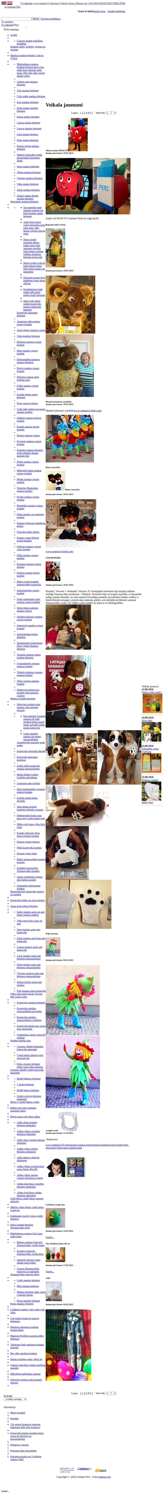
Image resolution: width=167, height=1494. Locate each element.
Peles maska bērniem (27, 140)
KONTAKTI (106, 3)
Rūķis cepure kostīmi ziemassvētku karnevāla (29, 583)
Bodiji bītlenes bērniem (29, 1078)
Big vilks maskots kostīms (23, 1353)
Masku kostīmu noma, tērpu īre (26, 1359)
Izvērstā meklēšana (51, 18)
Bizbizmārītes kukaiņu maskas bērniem (28, 361)
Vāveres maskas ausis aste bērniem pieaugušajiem (30, 975)
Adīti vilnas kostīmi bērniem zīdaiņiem (27, 1124)
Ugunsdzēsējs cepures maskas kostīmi (28, 665)
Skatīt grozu (99, 11)
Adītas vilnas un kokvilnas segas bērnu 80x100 (30, 1168)
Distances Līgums (19, 1444)
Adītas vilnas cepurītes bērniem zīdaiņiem (28, 1133)
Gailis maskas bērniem (28, 1280)
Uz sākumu (26, 3)
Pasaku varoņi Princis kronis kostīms (28, 539)
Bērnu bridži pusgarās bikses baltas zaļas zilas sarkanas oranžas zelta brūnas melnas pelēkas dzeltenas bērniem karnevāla (33, 248)
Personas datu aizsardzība (23, 1450)
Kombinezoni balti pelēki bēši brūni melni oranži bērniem (34, 292)
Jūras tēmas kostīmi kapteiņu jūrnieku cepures (30, 808)
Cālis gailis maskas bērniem (31, 96)
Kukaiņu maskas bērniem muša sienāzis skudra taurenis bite (30, 453)
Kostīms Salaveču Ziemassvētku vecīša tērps (30, 1252)
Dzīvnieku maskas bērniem (24, 201)
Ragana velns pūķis (27, 853)
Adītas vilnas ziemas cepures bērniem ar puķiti (30, 1176)
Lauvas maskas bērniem (29, 128)
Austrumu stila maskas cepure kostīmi (28, 323)
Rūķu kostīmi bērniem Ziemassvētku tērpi (21, 1226)
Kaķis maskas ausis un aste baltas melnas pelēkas (31, 913)
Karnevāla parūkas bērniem (31, 1002)
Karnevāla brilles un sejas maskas (27, 900)
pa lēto (13, 35)
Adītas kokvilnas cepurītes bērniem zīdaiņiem (30, 1185)
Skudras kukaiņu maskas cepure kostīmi (29, 618)
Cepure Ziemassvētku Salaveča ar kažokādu (28, 1270)
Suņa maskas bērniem (28, 166)
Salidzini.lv (83, 1468)
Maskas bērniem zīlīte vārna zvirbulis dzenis (31, 1293)
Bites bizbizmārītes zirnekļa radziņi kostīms (31, 791)
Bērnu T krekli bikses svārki (24, 1102)
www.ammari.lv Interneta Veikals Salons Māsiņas (59, 3)
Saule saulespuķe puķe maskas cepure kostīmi (28, 601)
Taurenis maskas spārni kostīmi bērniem (29, 656)
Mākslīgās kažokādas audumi (25, 1374)
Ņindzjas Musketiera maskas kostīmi (27, 489)
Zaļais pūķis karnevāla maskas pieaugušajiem (28, 767)
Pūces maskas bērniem (28, 1300)
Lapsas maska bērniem (28, 122)
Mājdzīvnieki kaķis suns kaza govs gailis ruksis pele (31, 817)
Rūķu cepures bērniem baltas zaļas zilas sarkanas (30, 1065)
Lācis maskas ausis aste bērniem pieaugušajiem (29, 957)
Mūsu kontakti (17, 1412)
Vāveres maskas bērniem (29, 178)
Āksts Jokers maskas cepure (31, 330)
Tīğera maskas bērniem (29, 172)
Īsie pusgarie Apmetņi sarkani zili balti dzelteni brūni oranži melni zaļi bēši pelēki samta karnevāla (34, 722)
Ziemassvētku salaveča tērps (24, 1274)
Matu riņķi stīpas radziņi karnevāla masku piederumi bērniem (32, 305)
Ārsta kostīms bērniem (28, 336)
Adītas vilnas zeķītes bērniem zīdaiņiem (27, 1150)
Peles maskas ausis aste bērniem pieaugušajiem (29, 966)
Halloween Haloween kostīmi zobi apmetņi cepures (28, 692)
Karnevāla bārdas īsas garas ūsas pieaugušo (31, 1027)
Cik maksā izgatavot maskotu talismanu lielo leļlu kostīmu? (25, 1426)
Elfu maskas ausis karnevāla (31, 991)
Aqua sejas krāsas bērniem (24, 906)
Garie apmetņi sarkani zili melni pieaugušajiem (32, 736)
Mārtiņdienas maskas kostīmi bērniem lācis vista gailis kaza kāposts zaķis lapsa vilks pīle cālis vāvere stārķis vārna (31, 70)
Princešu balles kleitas (28, 532)
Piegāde (14, 1418)
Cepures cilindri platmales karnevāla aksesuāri (30, 1048)
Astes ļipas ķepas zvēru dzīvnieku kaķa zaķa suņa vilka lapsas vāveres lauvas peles (34, 228)
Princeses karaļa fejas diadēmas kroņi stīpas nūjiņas (34, 280)
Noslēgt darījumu (116, 11)
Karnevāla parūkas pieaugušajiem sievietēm (29, 1010)
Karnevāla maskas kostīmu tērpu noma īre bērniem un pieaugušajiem (27, 1436)
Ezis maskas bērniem (27, 102)
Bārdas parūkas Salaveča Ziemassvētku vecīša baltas (31, 1244)
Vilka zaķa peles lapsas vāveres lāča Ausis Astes (26, 995)
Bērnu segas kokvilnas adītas (25, 1116)
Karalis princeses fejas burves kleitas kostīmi (28, 834)
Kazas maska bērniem (28, 116)
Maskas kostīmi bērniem (22, 698)
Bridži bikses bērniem (28, 1090)
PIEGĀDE (119, 3)
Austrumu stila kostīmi (28, 783)
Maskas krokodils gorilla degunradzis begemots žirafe (29, 157)
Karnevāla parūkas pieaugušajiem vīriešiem (29, 1019)
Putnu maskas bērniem (21, 1303)
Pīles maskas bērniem (28, 1286)
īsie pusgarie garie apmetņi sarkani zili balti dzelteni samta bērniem (33, 212)
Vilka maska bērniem (27, 184)
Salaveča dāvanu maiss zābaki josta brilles (28, 1261)
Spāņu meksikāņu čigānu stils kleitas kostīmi (30, 878)
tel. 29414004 (92, 3)
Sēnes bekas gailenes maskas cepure (27, 609)
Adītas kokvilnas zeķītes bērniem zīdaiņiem (29, 1194)
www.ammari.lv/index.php (88, 410)
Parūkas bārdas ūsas (20, 1040)
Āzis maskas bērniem (28, 90)
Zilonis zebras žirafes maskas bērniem (27, 197)
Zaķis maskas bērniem (28, 190)
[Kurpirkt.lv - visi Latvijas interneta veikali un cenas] (67, 1469)
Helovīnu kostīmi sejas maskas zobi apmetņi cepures (28, 707)
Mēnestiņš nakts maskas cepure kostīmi (29, 472)
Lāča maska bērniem (27, 134)
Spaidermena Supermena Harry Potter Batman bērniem (29, 646)
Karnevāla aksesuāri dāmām (31, 751)
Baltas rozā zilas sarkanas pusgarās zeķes (23, 1109)
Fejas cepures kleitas (27, 403)
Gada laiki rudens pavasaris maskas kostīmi (31, 410)
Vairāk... (50, 1237)
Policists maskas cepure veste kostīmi (29, 548)
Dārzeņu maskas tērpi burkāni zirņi (28, 378)
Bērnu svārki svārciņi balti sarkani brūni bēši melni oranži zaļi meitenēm (34, 267)
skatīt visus (147, 802)
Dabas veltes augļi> (152, 692)
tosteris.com (105, 1476)
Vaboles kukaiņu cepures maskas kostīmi (29, 674)
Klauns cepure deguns (28, 841)
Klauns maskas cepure (28, 435)
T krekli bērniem (25, 1084)
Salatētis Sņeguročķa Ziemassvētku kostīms (28, 869)
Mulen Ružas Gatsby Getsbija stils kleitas (27, 776)
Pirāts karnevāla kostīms (29, 847)
